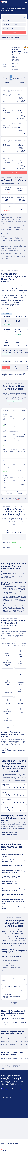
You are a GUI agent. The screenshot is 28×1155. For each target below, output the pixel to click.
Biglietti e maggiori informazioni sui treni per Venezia (14, 1023)
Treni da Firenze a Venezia (8, 1044)
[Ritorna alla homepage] (4, 2)
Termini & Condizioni (13, 1143)
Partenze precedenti (9, 492)
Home (2, 1065)
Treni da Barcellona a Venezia (9, 1041)
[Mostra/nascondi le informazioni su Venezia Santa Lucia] (25, 979)
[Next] (24, 78)
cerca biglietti (7, 192)
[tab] (8, 83)
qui (18, 499)
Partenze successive (19, 492)
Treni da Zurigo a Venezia (8, 1038)
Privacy (3, 1146)
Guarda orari (7, 210)
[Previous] (4, 532)
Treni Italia (14, 1065)
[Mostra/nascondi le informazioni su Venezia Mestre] (25, 996)
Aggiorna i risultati (13, 404)
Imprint (3, 1143)
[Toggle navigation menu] (26, 2)
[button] (8, 24)
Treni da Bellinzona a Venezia (9, 1058)
